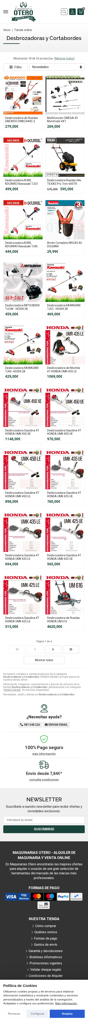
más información (44, 753)
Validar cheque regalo (45, 970)
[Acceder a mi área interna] (72, 11)
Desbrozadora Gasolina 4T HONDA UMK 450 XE (22, 432)
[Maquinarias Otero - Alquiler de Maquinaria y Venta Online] (23, 12)
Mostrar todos (64, 58)
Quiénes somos (45, 932)
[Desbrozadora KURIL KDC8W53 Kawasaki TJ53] (23, 157)
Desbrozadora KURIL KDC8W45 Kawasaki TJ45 (21, 244)
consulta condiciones (44, 779)
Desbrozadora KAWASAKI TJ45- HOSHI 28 (21, 369)
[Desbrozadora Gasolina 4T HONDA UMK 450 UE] (65, 407)
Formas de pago (45, 938)
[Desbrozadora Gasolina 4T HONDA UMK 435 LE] (23, 532)
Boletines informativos (45, 957)
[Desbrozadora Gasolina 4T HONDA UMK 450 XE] (23, 407)
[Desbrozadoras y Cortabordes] (17, 649)
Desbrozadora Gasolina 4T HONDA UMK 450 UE (64, 432)
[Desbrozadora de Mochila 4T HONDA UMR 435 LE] (65, 344)
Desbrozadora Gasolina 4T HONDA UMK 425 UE (64, 557)
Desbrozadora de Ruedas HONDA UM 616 (63, 619)
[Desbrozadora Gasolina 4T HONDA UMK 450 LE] (23, 469)
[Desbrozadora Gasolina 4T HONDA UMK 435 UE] (65, 469)
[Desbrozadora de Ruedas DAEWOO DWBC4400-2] (23, 94)
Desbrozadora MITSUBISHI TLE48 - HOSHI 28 (22, 307)
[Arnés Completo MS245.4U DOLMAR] (65, 219)
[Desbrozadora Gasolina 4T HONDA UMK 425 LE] (23, 594)
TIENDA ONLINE (12, 690)
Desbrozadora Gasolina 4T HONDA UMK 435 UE (64, 494)
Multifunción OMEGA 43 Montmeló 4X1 (62, 119)
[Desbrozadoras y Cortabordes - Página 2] (53, 649)
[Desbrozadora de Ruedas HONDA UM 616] (65, 594)
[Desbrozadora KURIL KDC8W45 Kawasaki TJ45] (23, 219)
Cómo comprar (45, 926)
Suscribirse (44, 829)
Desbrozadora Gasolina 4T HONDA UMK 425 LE (22, 619)
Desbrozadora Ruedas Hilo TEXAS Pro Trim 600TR (64, 182)
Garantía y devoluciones (46, 951)
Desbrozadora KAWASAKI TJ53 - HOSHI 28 (63, 307)
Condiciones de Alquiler (46, 976)
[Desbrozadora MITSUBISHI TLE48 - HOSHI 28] (23, 282)
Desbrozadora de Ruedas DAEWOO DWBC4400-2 (21, 119)
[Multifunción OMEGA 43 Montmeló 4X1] (65, 94)
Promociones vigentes (45, 963)
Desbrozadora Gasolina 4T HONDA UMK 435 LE (22, 557)
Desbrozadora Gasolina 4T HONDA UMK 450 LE (22, 494)
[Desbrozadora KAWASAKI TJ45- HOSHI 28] (23, 344)
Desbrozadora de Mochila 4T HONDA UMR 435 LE (63, 369)
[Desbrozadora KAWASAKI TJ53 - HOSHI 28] (65, 282)
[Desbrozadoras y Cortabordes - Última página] (71, 649)
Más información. (66, 1003)
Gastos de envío (45, 945)
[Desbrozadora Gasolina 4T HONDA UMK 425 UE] (65, 532)
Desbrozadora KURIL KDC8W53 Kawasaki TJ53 (21, 182)
